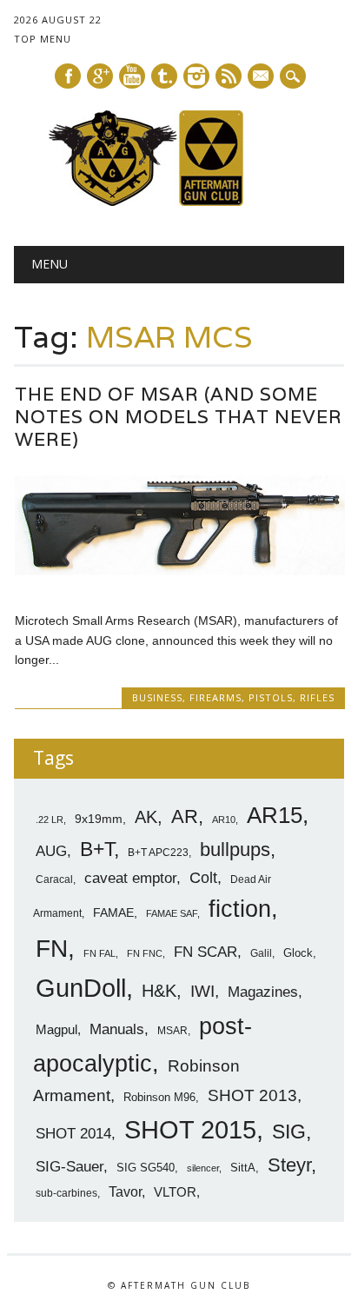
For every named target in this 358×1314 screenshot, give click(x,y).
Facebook (68, 76)
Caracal (54, 879)
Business (157, 697)
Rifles (317, 697)
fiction (240, 909)
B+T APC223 (158, 852)
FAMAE (113, 912)
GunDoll (81, 988)
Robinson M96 (159, 1097)
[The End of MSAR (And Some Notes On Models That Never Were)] (180, 584)
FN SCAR (205, 952)
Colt (203, 877)
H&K (159, 990)
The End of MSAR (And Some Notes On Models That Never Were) (178, 416)
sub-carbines (66, 1193)
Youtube (132, 76)
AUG (51, 851)
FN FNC (144, 953)
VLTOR (175, 1192)
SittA (242, 1167)
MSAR (172, 1031)
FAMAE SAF (171, 913)
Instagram (196, 76)
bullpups (235, 849)
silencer (203, 1168)
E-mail (261, 77)
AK (146, 816)
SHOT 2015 (190, 1129)
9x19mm (99, 819)
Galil (261, 953)
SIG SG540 (145, 1167)
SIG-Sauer (69, 1166)
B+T (97, 849)
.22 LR (49, 819)
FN (52, 948)
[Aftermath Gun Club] (179, 202)
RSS (228, 76)
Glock (298, 952)
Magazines (263, 992)
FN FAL (99, 953)
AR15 (274, 815)
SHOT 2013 (252, 1095)
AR (184, 816)
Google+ (100, 76)
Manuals (117, 1029)
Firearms (215, 697)
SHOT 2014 (73, 1133)
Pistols (271, 697)
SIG (289, 1131)
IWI (202, 991)
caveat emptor (130, 877)
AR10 (223, 819)
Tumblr (164, 76)
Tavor (125, 1192)
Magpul (56, 1029)
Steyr (289, 1165)
